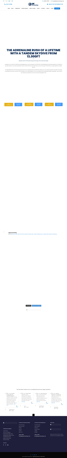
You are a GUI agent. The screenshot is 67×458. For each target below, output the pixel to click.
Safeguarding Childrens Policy (8, 435)
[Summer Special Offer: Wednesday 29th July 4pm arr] (41, 260)
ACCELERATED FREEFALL (53, 91)
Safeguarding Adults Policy (8, 433)
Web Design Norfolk (36, 456)
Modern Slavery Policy (7, 438)
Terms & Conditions (7, 432)
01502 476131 (21, 434)
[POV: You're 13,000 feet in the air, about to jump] (57, 242)
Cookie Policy (5, 430)
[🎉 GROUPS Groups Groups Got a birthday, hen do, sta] (26, 273)
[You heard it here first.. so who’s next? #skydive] (10, 238)
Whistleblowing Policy (7, 436)
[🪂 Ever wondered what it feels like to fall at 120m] (10, 279)
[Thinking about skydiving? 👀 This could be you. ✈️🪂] (26, 242)
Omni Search (43, 456)
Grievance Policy (6, 439)
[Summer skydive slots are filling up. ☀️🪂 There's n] (41, 245)
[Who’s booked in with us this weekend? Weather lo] (57, 258)
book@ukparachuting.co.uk (58, 1)
